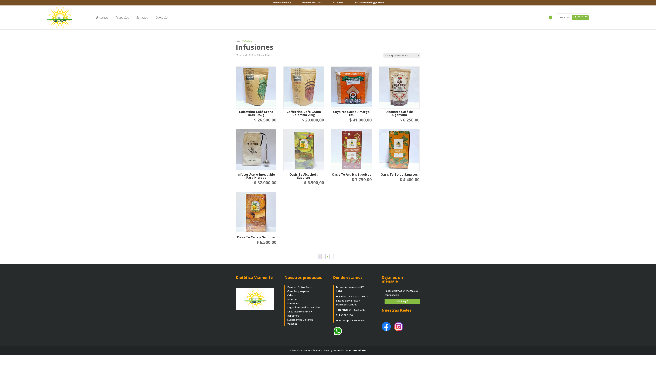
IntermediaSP (357, 350)
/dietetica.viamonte (281, 2)
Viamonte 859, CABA (312, 2)
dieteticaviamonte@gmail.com (370, 2)
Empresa (102, 17)
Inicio (238, 41)
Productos (122, 17)
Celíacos (292, 295)
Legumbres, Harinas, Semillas (303, 307)
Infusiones (293, 303)
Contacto (161, 17)
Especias (292, 299)
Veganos (292, 323)
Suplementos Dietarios (300, 319)
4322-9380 (338, 2)
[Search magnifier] (580, 17)
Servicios (142, 17)
